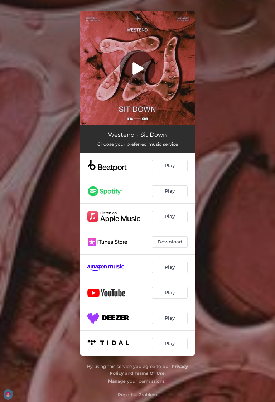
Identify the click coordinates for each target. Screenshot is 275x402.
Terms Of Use (150, 373)
